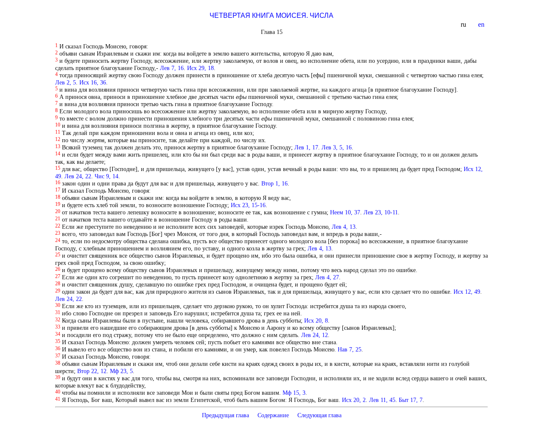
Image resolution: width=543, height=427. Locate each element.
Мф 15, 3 (294, 392)
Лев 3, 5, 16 (337, 147)
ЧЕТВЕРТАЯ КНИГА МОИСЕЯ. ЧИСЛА (271, 15)
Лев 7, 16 (172, 68)
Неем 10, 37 (345, 212)
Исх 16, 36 (92, 82)
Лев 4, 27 (327, 277)
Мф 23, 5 (121, 371)
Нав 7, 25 (349, 349)
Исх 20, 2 (354, 399)
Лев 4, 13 (343, 226)
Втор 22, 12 (91, 371)
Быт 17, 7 (411, 399)
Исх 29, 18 (200, 68)
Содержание (273, 415)
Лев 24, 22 (77, 176)
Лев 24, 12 (314, 334)
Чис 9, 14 (106, 176)
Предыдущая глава (225, 415)
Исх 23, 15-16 (248, 205)
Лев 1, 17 (306, 147)
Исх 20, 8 (316, 320)
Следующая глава (319, 415)
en (482, 24)
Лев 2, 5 (65, 82)
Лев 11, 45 (382, 399)
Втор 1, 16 (274, 183)
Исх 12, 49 (466, 291)
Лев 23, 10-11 (381, 212)
